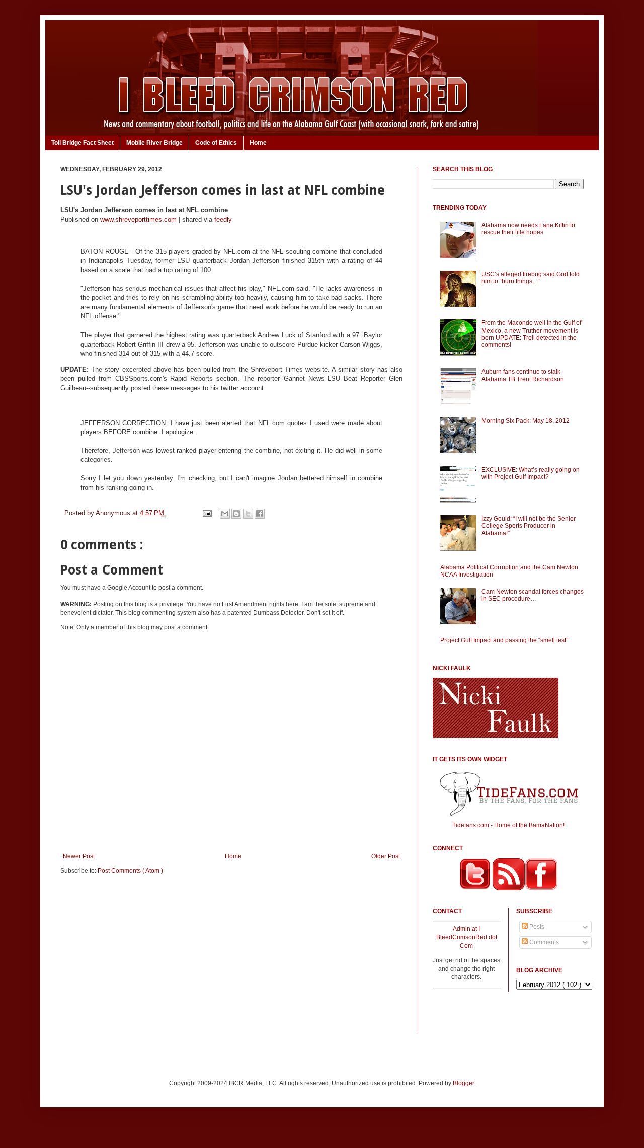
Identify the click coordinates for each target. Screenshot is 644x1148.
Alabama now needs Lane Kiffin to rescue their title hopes (528, 229)
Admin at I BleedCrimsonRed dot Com (466, 937)
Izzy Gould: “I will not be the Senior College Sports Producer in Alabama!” (528, 526)
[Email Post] (206, 513)
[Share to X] (248, 514)
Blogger (463, 1083)
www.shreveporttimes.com (138, 219)
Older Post (385, 856)
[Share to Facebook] (260, 514)
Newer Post (79, 856)
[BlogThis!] (236, 514)
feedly (223, 219)
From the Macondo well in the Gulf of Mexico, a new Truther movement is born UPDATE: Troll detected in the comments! (531, 333)
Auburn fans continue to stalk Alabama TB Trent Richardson (522, 375)
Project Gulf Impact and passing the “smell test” (504, 640)
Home (258, 142)
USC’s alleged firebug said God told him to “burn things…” (530, 278)
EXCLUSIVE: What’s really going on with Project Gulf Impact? (530, 473)
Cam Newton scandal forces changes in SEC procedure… (532, 595)
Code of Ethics (216, 142)
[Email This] (225, 514)
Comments (543, 942)
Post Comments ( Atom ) (130, 870)
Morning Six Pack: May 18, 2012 (525, 420)
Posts (536, 926)
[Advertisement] (231, 960)
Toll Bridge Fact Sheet (82, 142)
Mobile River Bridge (154, 142)
